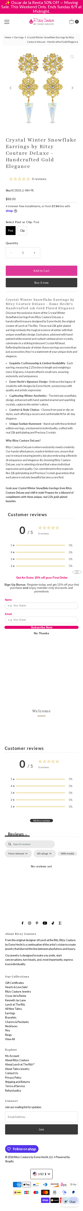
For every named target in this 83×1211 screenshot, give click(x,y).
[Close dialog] (77, 572)
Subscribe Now (41, 627)
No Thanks (41, 633)
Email (8, 613)
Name (8, 599)
